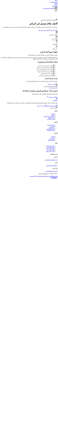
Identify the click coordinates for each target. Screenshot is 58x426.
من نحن (53, 136)
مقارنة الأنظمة (51, 117)
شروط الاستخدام (45, 176)
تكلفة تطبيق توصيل (50, 148)
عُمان (47, 165)
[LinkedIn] (55, 178)
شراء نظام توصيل (50, 147)
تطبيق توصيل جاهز (50, 151)
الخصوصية (32, 176)
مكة (49, 159)
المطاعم (53, 126)
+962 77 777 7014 (51, 84)
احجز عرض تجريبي (53, 87)
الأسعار (55, 3)
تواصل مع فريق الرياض (43, 30)
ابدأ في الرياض (54, 30)
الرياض (56, 159)
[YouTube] (51, 178)
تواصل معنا (54, 6)
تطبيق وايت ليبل (51, 150)
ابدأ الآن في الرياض (53, 97)
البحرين (52, 165)
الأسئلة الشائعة (51, 140)
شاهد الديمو (50, 8)
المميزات (52, 113)
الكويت (55, 165)
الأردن (56, 171)
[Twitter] (56, 178)
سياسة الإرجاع (38, 176)
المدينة (46, 159)
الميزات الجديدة (51, 119)
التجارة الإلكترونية (50, 129)
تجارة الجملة (52, 127)
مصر (54, 171)
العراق (51, 171)
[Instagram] (53, 178)
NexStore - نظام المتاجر (49, 116)
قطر (50, 165)
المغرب (47, 171)
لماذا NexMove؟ (51, 130)
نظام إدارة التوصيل (50, 146)
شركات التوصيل (51, 125)
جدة (54, 159)
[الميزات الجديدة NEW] (29, 364)
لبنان (49, 171)
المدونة (55, 4)
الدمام (51, 159)
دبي (56, 165)
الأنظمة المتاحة (53, 2)
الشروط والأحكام (53, 176)
